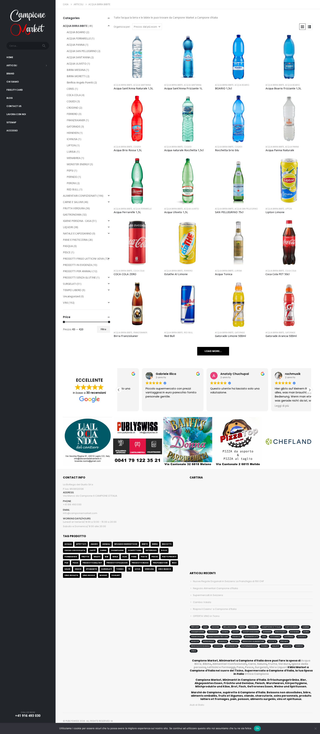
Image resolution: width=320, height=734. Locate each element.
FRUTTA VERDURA (74, 208)
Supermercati (249, 646)
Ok (257, 728)
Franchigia (197, 636)
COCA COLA (138, 270)
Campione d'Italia (271, 627)
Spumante (91, 569)
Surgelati (261, 667)
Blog (9, 98)
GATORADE (240, 332)
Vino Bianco (164, 569)
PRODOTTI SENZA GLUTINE (79, 277)
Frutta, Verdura (279, 664)
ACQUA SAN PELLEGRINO (246, 208)
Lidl (264, 636)
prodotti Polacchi (117, 562)
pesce (154, 556)
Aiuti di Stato (197, 705)
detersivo (151, 550)
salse (67, 569)
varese (299, 646)
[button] (302, 26)
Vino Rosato (71, 575)
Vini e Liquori (278, 667)
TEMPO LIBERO (72, 290)
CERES (70, 88)
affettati (81, 544)
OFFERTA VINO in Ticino (206, 616)
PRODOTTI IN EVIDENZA (77, 265)
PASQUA (68, 246)
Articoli (11, 65)
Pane (240, 667)
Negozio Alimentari (253, 641)
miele (115, 556)
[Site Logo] (27, 22)
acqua (68, 544)
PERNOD (72, 177)
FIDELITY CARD (14, 89)
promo (284, 641)
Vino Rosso (89, 575)
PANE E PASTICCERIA (75, 239)
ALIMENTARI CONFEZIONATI (80, 195)
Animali (106, 544)
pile (66, 562)
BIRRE (242, 627)
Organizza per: (122, 26)
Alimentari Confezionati (229, 664)
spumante (231, 646)
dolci (164, 550)
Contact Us (13, 106)
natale (235, 641)
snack (78, 569)
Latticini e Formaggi (221, 667)
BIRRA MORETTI (76, 76)
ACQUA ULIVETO (191, 208)
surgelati (106, 569)
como (225, 631)
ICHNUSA (72, 139)
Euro (306, 631)
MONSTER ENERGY (78, 164)
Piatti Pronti (169, 556)
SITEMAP (11, 122)
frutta (85, 556)
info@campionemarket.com (80, 513)
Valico (275, 646)
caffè (92, 550)
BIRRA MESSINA (76, 70)
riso (174, 562)
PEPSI (70, 170)
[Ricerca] (44, 45)
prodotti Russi (140, 562)
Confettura (134, 550)
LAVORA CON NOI (16, 114)
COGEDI (137, 146)
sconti (218, 646)
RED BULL (188, 332)
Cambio (253, 627)
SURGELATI (69, 283)
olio (124, 556)
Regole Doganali (200, 646)
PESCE (66, 252)
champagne (197, 631)
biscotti (166, 544)
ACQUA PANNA (292, 146)
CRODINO (72, 107)
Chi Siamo (12, 81)
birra (155, 544)
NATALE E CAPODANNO (77, 233)
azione (215, 627)
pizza (75, 562)
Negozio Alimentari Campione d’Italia (215, 588)
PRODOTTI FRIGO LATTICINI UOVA (83, 258)
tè (129, 569)
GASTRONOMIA (72, 214)
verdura (149, 569)
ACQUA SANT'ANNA (142, 85)
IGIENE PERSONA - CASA (77, 221)
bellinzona (229, 627)
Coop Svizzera (251, 631)
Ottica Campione (256, 674)
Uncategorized (71, 296)
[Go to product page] (137, 56)
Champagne (117, 550)
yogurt (115, 575)
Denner (267, 631)
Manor (195, 641)
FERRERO (188, 270)
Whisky (103, 575)
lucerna (288, 636)
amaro (94, 544)
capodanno (291, 627)
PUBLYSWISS (72, 721)
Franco (236, 636)
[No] (315, 728)
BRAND (10, 73)
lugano (302, 636)
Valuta (287, 646)
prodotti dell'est (92, 562)
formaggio (70, 556)
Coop (236, 631)
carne (103, 550)
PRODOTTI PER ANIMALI (77, 271)
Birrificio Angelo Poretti (80, 82)
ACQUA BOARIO (242, 85)
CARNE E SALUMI (73, 202)
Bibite (145, 544)
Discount (280, 631)
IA (112, 721)
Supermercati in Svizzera (208, 595)
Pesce (249, 667)
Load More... (213, 351)
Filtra (103, 329)
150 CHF (195, 627)
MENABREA (73, 158)
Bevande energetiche (125, 544)
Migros (223, 641)
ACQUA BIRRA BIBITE (123, 85)
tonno (120, 569)
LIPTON (288, 208)
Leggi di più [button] (259, 406)
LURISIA (238, 270)
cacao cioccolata (74, 550)
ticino (264, 646)
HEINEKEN (73, 133)
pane (133, 556)
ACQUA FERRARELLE (142, 208)
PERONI (71, 183)
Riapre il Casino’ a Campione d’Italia (214, 609)
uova (137, 569)
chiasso (212, 631)
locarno (275, 636)
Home (9, 57)
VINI (65, 302)
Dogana (294, 631)
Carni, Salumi (257, 664)
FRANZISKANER (140, 332)
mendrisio (208, 641)
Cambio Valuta (202, 602)
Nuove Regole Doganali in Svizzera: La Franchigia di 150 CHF (228, 581)
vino (193, 650)
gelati (97, 556)
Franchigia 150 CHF (218, 636)
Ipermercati (251, 636)
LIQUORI (68, 227)
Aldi (205, 627)
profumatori (160, 562)
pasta (144, 556)
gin (106, 556)
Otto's (272, 641)
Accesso (12, 130)
